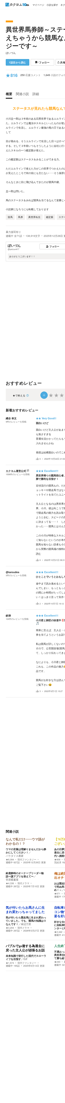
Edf (25, 959)
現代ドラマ (23, 883)
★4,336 (10, 883)
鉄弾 (8, 615)
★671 (57, 893)
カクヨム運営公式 (16, 471)
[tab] (10, 95)
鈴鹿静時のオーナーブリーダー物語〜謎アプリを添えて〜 (25, 874)
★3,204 (10, 927)
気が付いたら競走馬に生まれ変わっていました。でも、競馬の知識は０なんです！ (26, 921)
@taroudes (12, 572)
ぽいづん (11, 53)
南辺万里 (26, 924)
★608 (57, 859)
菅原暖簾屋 (12, 879)
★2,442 (58, 931)
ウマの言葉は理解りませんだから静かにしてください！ (26, 850)
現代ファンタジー (27, 859)
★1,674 (10, 962)
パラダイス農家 (14, 856)
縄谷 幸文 (11, 418)
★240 (57, 961)
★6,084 (10, 859)
